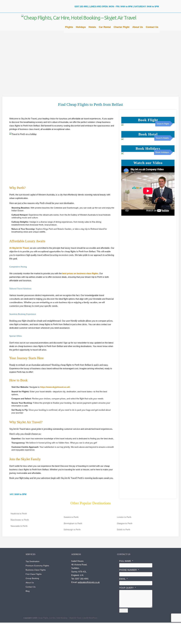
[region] (90, 58)
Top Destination (32, 561)
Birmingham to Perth (73, 523)
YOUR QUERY (127, 588)
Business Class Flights (36, 570)
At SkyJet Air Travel (19, 248)
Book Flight (148, 120)
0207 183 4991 (81, 6)
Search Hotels (162, 138)
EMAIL (123, 579)
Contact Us (152, 27)
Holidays (81, 27)
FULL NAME (126, 561)
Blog (28, 591)
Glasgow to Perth (124, 523)
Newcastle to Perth (19, 526)
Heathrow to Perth (19, 513)
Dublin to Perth (123, 529)
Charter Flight (121, 27)
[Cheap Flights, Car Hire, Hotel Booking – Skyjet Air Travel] (78, 18)
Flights (69, 27)
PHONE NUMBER (129, 570)
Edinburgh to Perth (72, 529)
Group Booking (32, 578)
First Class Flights (34, 574)
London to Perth (124, 517)
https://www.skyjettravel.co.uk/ (55, 387)
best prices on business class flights (80, 273)
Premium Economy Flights (37, 565)
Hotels (92, 27)
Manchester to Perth (20, 520)
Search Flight (163, 123)
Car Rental (105, 27)
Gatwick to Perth (71, 517)
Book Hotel (148, 134)
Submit (123, 610)
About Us (137, 27)
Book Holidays (148, 148)
